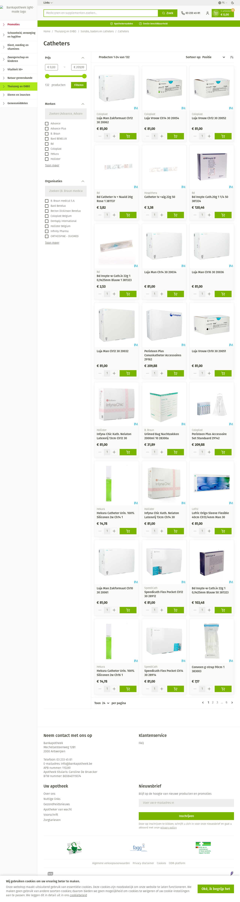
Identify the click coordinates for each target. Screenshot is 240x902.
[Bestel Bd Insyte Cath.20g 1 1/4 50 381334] (223, 215)
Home (47, 31)
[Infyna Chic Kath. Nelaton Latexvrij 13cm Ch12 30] (116, 404)
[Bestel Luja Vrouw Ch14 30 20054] (175, 136)
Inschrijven (186, 816)
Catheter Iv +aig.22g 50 (159, 197)
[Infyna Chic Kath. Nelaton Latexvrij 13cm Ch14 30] (164, 483)
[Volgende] (231, 702)
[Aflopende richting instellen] (232, 57)
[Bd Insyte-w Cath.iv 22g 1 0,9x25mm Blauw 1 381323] (116, 246)
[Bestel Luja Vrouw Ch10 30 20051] (223, 373)
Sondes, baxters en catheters (97, 31)
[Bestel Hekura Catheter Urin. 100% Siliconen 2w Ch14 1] (128, 531)
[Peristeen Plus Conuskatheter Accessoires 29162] (164, 325)
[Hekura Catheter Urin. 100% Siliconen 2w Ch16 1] (116, 641)
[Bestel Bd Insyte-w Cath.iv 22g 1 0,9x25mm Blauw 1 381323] (128, 294)
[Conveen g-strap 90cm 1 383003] (212, 641)
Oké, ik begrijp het (216, 889)
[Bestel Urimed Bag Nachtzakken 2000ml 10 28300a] (175, 452)
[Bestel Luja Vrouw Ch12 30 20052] (223, 136)
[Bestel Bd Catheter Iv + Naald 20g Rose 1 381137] (128, 215)
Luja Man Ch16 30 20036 (208, 272)
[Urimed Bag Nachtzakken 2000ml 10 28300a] (164, 404)
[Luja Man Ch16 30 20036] (212, 246)
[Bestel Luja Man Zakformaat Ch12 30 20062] (128, 136)
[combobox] (101, 13)
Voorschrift (51, 814)
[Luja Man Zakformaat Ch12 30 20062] (116, 88)
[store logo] (18, 10)
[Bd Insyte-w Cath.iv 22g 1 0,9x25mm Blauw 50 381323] (212, 562)
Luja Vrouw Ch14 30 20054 (161, 118)
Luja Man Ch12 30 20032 (112, 351)
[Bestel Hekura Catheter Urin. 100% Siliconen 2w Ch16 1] (128, 689)
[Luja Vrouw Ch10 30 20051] (212, 325)
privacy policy (168, 827)
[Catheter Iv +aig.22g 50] (164, 167)
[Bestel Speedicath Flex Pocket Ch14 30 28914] (175, 689)
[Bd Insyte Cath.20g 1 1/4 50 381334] (212, 167)
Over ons (49, 793)
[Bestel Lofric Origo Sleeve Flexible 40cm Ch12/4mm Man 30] (223, 531)
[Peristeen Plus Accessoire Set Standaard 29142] (212, 404)
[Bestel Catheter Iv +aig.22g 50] (175, 215)
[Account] (207, 13)
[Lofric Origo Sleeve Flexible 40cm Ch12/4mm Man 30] (212, 483)
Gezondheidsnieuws (57, 804)
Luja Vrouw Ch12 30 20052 (209, 118)
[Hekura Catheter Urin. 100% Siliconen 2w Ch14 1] (116, 483)
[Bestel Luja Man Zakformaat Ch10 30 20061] (128, 610)
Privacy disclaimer (143, 863)
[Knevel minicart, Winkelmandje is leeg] (215, 13)
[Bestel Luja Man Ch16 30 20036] (223, 294)
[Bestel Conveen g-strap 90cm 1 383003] (223, 689)
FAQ (141, 743)
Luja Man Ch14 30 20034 (160, 272)
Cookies (161, 863)
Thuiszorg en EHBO (65, 31)
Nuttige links (52, 799)
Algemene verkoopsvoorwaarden (111, 863)
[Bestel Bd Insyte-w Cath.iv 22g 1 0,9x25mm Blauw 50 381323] (223, 610)
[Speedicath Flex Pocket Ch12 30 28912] (164, 562)
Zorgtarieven (52, 820)
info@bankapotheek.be (76, 763)
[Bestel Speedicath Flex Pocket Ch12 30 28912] (175, 610)
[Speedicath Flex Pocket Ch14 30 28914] (164, 641)
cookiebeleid (78, 895)
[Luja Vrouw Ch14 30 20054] (164, 88)
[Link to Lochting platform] (232, 873)
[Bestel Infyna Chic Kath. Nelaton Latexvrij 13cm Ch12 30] (128, 452)
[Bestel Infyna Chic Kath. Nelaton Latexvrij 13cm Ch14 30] (175, 531)
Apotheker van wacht (58, 809)
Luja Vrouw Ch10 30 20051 (209, 351)
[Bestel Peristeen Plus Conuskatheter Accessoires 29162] (175, 373)
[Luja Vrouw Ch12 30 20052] (212, 88)
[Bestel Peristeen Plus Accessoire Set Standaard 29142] (223, 452)
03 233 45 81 (64, 759)
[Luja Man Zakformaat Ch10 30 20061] (116, 562)
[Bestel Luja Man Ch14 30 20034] (175, 294)
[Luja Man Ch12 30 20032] (116, 325)
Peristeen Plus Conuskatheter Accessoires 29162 (162, 355)
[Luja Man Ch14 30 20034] (164, 246)
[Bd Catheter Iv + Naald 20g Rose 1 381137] (116, 167)
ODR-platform (177, 863)
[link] (203, 702)
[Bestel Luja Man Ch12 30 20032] (128, 373)
